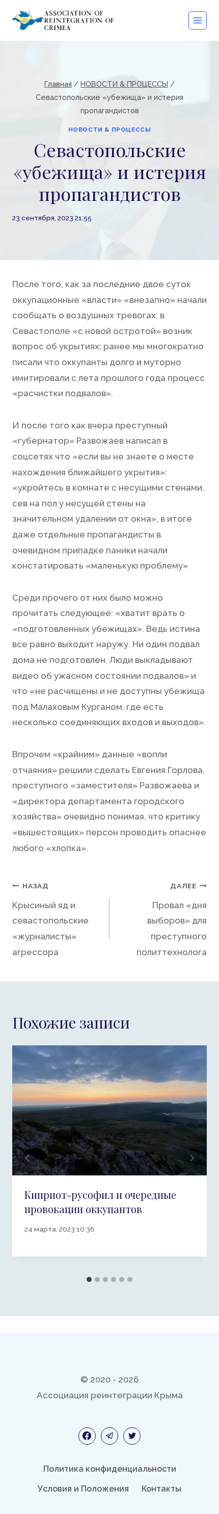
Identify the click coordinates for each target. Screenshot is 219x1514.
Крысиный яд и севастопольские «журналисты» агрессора (50, 919)
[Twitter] (132, 1436)
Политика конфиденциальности (109, 1469)
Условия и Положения (83, 1489)
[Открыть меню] (197, 20)
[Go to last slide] (27, 1158)
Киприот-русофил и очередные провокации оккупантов (100, 1202)
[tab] (89, 1279)
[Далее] (191, 1158)
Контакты (161, 1489)
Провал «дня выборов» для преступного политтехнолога (171, 919)
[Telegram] (109, 1436)
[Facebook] (87, 1436)
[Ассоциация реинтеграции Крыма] (63, 20)
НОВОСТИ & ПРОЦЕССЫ (109, 129)
